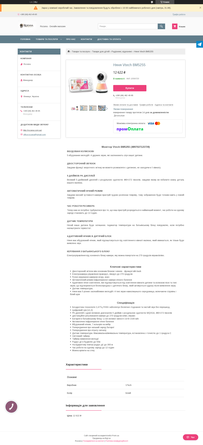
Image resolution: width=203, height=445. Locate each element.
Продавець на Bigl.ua (101, 438)
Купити (130, 88)
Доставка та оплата (109, 39)
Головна (25, 39)
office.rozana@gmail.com (34, 134)
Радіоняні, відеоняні (122, 51)
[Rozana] (27, 31)
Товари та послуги (47, 39)
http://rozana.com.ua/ (32, 130)
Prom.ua (115, 436)
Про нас (70, 39)
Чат (193, 437)
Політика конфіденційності (117, 441)
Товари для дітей (101, 51)
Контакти (86, 39)
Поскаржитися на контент (93, 441)
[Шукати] (161, 26)
